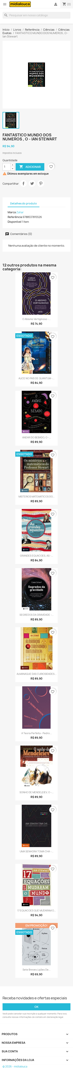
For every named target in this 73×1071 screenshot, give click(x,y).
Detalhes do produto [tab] (23, 203)
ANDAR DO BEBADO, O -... (36, 437)
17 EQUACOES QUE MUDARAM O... (36, 910)
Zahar (20, 212)
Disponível (14, 221)
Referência (15, 217)
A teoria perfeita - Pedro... (36, 733)
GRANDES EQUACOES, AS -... (36, 555)
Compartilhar (23, 183)
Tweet (32, 183)
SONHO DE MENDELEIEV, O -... (37, 792)
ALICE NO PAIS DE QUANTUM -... (36, 378)
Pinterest (40, 183)
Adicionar (30, 167)
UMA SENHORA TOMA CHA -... (36, 851)
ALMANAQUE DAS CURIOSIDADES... (37, 673)
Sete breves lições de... (37, 969)
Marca (12, 212)
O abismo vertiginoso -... (36, 319)
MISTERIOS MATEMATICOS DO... (37, 496)
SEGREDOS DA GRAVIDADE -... (37, 614)
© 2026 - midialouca (15, 1066)
